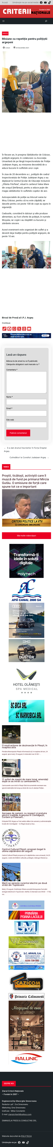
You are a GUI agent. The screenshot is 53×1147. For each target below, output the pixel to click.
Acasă (5, 2)
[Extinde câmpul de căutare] (46, 21)
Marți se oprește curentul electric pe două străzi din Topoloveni (24, 884)
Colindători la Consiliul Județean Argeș (28, 457)
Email (9, 408)
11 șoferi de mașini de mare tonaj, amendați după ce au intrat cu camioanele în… (25, 780)
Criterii (7, 48)
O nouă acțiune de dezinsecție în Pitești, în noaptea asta (24, 746)
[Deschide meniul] (3, 21)
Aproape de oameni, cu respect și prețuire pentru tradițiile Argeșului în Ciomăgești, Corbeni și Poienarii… (24, 815)
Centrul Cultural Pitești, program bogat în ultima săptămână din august (24, 850)
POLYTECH (26, 1136)
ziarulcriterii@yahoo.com (19, 1114)
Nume (9, 397)
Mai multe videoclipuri (26, 535)
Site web (10, 420)
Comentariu (11, 370)
